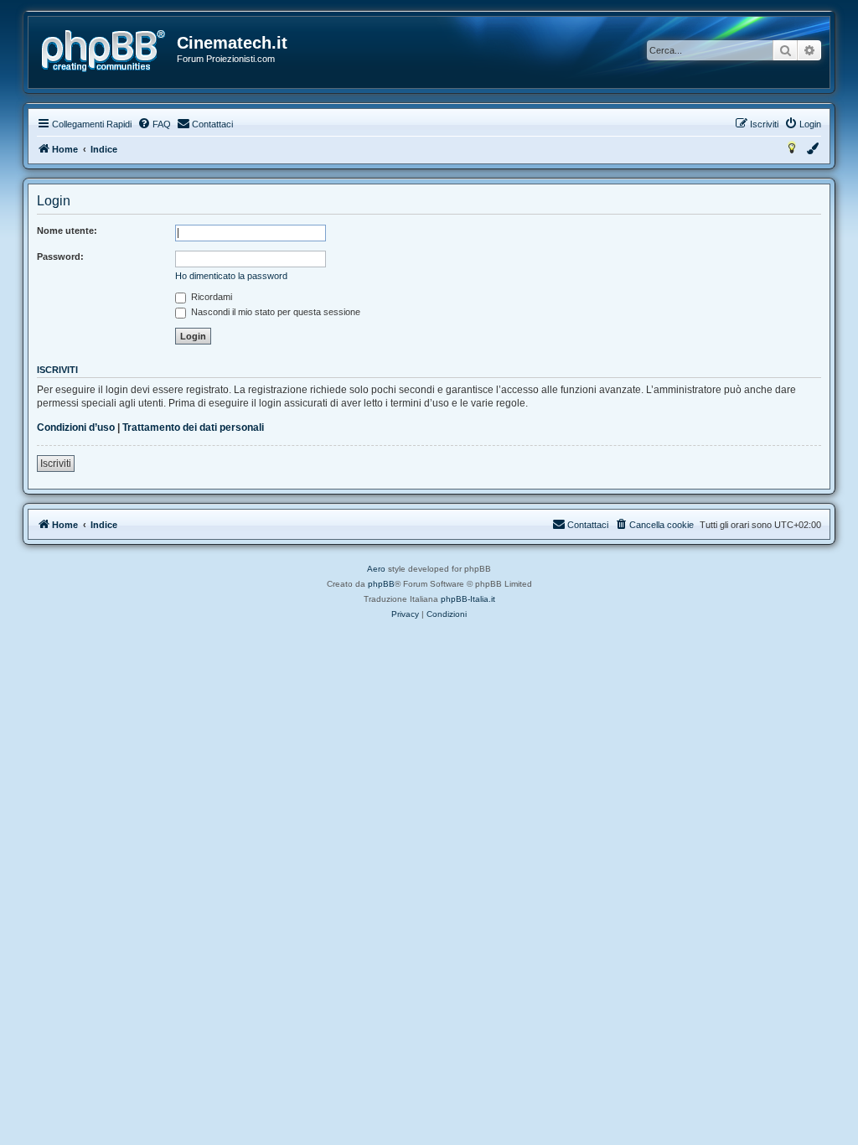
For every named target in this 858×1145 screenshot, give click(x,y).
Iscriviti (55, 463)
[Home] (103, 51)
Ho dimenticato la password (231, 276)
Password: (60, 256)
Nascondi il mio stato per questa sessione (274, 312)
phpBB (381, 583)
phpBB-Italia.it (468, 599)
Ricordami (210, 297)
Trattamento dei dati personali (193, 427)
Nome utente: (67, 230)
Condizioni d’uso (76, 427)
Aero (376, 568)
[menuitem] (154, 124)
